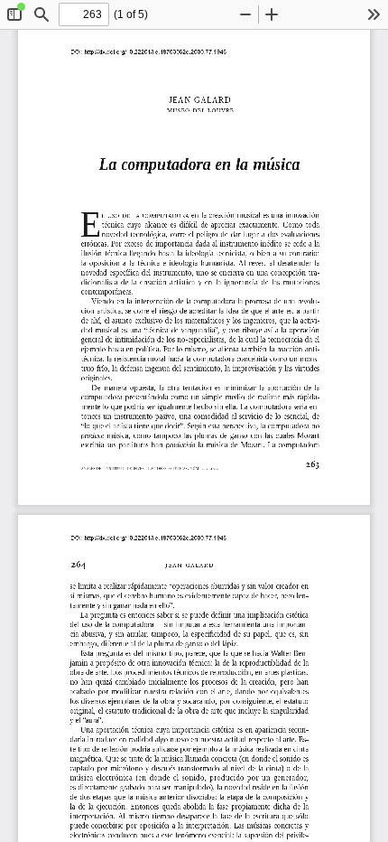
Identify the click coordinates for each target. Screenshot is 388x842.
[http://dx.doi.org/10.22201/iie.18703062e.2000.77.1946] (159, 52)
